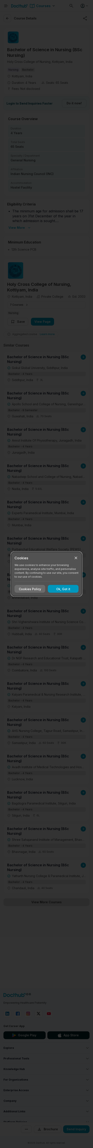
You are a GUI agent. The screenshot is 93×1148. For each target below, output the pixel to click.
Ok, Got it (63, 589)
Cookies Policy (30, 589)
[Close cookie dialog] (76, 558)
